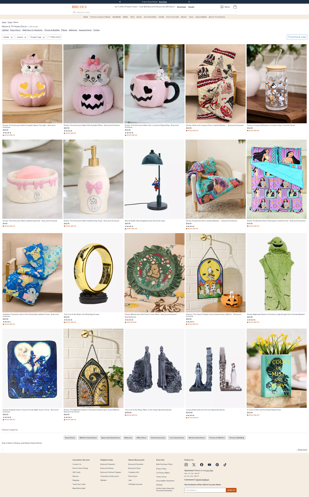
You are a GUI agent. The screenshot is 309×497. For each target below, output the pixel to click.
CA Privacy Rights (163, 473)
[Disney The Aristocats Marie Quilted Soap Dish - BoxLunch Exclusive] (32, 179)
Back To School (217, 17)
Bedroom (128, 438)
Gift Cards (76, 472)
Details (191, 7)
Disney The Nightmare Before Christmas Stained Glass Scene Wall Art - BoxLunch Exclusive (92, 411)
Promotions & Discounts (109, 476)
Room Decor (70, 438)
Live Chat (209, 470)
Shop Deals (181, 7)
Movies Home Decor (197, 438)
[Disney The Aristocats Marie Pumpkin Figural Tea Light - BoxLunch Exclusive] (32, 83)
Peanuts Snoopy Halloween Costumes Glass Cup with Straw (271, 125)
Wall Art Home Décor (88, 438)
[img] (186, 465)
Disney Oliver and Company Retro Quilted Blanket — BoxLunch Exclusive (215, 125)
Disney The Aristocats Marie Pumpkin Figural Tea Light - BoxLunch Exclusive (29, 126)
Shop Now (170, 2)
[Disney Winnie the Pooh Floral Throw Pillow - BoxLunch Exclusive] (154, 272)
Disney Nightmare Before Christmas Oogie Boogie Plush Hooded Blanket (276, 314)
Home (161, 17)
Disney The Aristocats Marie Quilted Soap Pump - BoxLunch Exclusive (91, 221)
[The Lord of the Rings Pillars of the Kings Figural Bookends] (154, 368)
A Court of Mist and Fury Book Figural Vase (264, 410)
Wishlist (103, 480)
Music (184, 17)
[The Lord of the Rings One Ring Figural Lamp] (93, 272)
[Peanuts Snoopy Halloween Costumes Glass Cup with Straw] (277, 83)
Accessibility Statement (165, 481)
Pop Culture (172, 17)
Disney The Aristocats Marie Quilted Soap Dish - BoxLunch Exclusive (30, 221)
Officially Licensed (135, 484)
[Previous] (120, 2)
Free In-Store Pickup (80, 468)
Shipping (75, 480)
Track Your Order (79, 484)
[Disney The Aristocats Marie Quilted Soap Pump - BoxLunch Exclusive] (93, 179)
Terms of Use (161, 477)
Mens (125, 17)
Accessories (150, 17)
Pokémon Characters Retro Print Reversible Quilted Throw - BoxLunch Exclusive (31, 315)
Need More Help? (79, 488)
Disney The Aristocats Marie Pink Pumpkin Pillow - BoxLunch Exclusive (92, 125)
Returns (75, 476)
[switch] (297, 37)
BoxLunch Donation (135, 464)
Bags (139, 17)
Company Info (133, 472)
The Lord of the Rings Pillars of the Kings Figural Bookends (148, 410)
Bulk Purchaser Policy (164, 464)
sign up (231, 490)
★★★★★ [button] (7, 133)
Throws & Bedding (236, 438)
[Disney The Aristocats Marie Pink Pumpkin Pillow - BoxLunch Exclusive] (93, 83)
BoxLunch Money (107, 468)
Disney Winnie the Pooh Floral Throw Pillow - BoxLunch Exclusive (151, 314)
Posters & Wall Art (217, 438)
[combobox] (154, 12)
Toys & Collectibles (100, 17)
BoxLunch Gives (134, 468)
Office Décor (141, 438)
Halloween (201, 17)
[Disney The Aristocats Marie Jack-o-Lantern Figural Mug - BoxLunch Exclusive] (154, 83)
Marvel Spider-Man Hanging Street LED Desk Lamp (145, 221)
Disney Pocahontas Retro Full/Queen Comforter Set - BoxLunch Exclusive (276, 221)
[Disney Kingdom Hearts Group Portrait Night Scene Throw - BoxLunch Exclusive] (32, 368)
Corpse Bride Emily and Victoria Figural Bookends (205, 410)
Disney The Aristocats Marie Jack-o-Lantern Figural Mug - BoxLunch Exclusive (152, 126)
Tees (132, 17)
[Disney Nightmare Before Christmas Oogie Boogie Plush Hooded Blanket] (277, 272)
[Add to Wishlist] (60, 46)
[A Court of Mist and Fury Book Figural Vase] (277, 368)
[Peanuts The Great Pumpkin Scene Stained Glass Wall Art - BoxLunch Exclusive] (216, 272)
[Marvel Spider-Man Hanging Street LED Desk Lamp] (154, 179)
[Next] (189, 2)
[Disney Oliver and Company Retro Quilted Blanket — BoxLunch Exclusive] (216, 83)
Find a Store (132, 476)
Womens (117, 17)
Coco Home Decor (176, 438)
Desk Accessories (158, 438)
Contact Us (76, 464)
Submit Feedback (202, 480)
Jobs (130, 480)
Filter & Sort (56, 37)
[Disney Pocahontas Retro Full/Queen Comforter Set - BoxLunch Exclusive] (277, 179)
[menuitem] (235, 6)
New (86, 17)
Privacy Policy (161, 469)
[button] (225, 6)
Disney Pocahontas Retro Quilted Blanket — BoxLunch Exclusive (211, 221)
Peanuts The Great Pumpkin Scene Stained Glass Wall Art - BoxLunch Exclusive (213, 315)
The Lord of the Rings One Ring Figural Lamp (81, 314)
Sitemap (159, 485)
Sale (191, 17)
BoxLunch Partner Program (110, 472)
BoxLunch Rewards (107, 464)
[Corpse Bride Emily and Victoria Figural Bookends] (216, 368)
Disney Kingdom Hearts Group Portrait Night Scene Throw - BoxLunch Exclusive (31, 411)
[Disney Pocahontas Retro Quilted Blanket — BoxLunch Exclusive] (216, 179)
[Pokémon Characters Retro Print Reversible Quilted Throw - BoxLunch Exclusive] (32, 272)
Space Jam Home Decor (110, 438)
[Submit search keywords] (74, 12)
